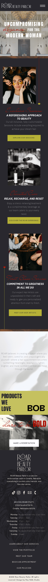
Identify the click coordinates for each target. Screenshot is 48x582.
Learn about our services (24, 544)
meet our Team (24, 556)
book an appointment (24, 562)
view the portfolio (24, 550)
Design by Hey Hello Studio (28, 580)
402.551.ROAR (20, 502)
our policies (24, 568)
